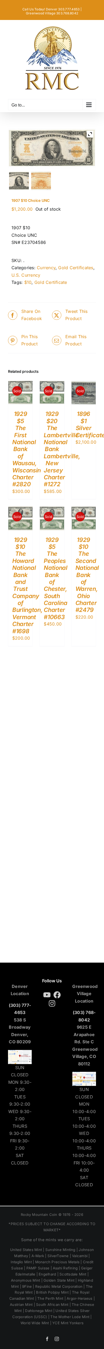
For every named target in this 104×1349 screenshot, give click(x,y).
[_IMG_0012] (19, 181)
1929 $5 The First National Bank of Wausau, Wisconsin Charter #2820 (26, 449)
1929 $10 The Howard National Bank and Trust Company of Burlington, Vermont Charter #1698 (27, 585)
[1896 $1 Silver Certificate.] (83, 384)
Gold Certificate (50, 282)
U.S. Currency (25, 275)
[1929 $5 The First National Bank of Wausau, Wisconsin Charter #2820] (20, 384)
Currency (46, 267)
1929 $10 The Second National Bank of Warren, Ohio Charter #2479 (87, 575)
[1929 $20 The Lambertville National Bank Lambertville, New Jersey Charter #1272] (52, 384)
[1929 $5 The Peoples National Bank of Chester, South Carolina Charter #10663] (52, 510)
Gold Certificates (75, 267)
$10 (28, 282)
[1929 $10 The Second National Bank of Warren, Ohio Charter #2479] (83, 510)
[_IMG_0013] (41, 181)
